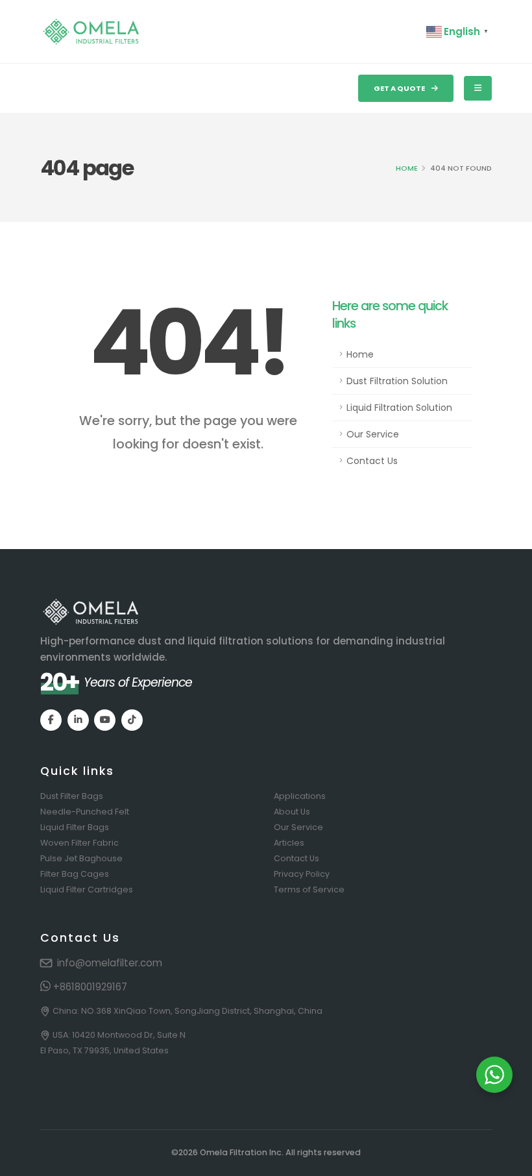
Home (407, 168)
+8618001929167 (89, 987)
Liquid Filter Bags (74, 827)
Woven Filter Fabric (79, 842)
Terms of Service (309, 889)
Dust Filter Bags (71, 796)
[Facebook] (51, 720)
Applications (300, 796)
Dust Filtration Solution (397, 380)
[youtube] (104, 720)
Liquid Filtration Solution (399, 407)
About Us (292, 811)
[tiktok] (132, 720)
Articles (289, 842)
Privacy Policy (302, 873)
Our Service (372, 434)
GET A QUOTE (400, 88)
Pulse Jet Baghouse (81, 858)
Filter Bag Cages (74, 873)
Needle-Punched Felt (84, 811)
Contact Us (372, 460)
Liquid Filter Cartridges (86, 889)
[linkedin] (78, 720)
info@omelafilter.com (109, 963)
